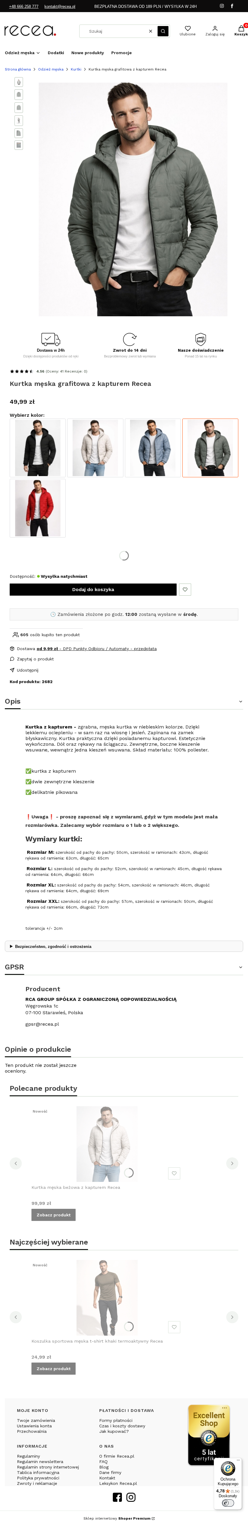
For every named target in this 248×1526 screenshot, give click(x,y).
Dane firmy (110, 1472)
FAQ (103, 1461)
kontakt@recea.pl (59, 6)
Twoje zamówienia (36, 1420)
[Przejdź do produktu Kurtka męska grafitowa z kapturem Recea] (210, 448)
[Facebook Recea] (117, 1500)
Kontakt (107, 1477)
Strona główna (18, 69)
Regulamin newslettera (40, 1461)
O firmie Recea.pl (116, 1456)
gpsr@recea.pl (42, 1024)
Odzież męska (51, 69)
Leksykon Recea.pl (118, 1483)
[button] (163, 31)
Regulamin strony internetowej (48, 1467)
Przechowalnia (32, 1431)
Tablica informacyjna (38, 1472)
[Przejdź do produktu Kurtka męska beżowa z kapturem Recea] (95, 448)
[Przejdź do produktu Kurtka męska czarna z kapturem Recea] (38, 448)
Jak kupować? (114, 1431)
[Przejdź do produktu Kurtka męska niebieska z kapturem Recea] (153, 448)
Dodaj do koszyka (93, 589)
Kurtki (76, 69)
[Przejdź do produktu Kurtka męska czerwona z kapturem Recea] (38, 508)
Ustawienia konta (34, 1425)
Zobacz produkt (53, 1214)
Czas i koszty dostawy (122, 1425)
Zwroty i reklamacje (37, 1483)
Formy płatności (115, 1420)
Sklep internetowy (117, 1518)
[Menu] (238, 1461)
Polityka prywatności (38, 1477)
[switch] (228, 1503)
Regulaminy (28, 1456)
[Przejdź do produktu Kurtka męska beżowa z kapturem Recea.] (107, 1144)
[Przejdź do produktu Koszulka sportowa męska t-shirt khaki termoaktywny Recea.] (107, 1298)
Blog (104, 1467)
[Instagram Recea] (130, 1500)
